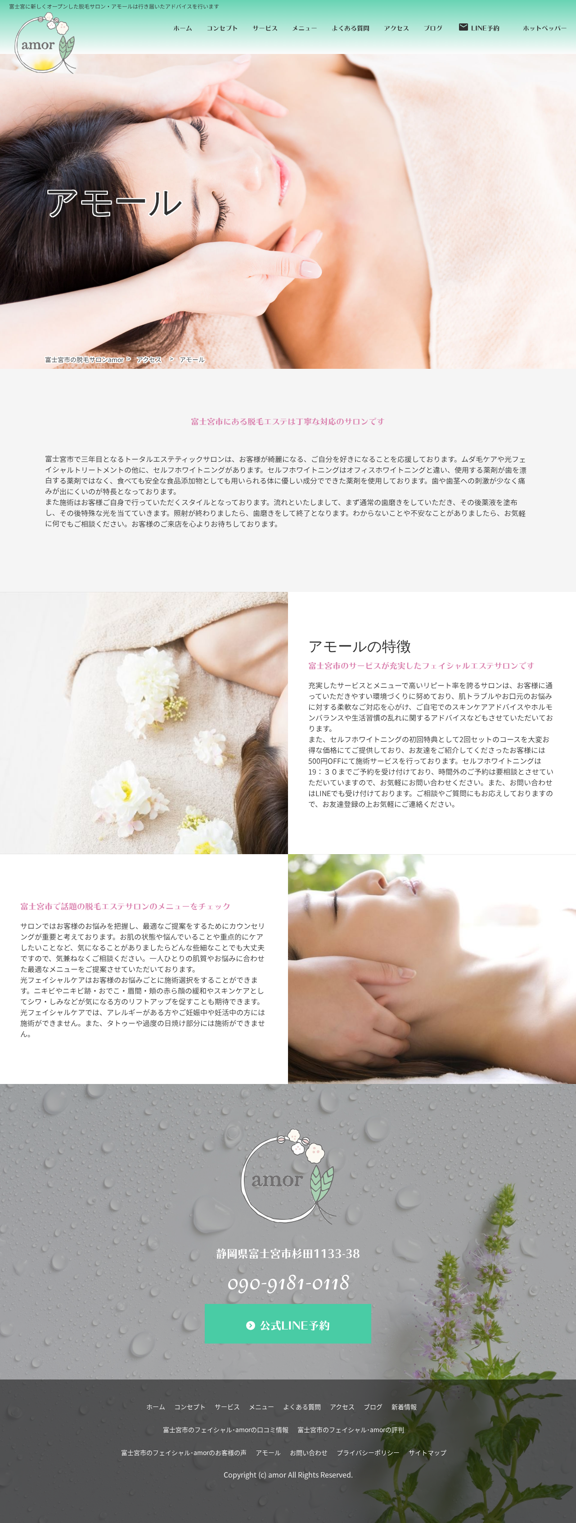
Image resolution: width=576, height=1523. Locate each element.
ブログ (432, 26)
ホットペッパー (545, 26)
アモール (268, 1452)
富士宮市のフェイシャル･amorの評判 (350, 1429)
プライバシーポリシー (368, 1452)
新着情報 (404, 1406)
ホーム (182, 26)
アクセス (396, 26)
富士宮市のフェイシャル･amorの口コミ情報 (225, 1429)
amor (277, 1474)
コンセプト (222, 26)
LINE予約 (479, 27)
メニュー (304, 26)
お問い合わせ (309, 1452)
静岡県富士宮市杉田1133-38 (288, 1251)
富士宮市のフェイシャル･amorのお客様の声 (184, 1452)
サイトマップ (427, 1452)
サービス (265, 26)
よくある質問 (350, 26)
